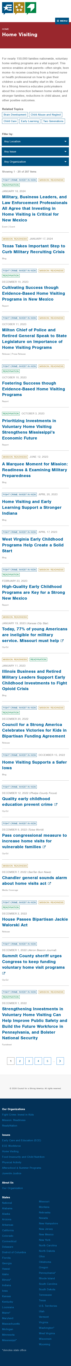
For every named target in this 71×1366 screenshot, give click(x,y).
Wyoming (44, 1344)
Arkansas (7, 1225)
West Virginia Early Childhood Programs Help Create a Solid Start (33, 544)
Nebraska (44, 1212)
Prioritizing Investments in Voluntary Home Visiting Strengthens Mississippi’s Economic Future (29, 429)
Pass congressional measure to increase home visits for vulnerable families (34, 841)
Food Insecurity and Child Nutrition (23, 1157)
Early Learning (30, 121)
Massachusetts (11, 1323)
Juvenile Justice (11, 1173)
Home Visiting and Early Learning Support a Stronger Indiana (32, 507)
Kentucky (7, 1302)
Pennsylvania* (47, 1273)
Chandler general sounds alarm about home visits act (34, 880)
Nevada (43, 1218)
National (7, 1203)
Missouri (44, 1201)
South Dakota (47, 1289)
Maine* (6, 1312)
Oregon (43, 1267)
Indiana (6, 1285)
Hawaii (6, 1269)
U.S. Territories (48, 1306)
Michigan (7, 1329)
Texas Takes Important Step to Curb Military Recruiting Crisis (33, 248)
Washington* (46, 1328)
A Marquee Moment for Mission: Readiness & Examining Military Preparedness (35, 469)
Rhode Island (47, 1278)
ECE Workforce (11, 1146)
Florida (6, 1258)
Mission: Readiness (51, 180)
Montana (44, 1207)
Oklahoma (45, 1262)
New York (44, 1240)
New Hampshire (48, 1223)
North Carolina (48, 1245)
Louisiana (8, 1307)
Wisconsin (45, 1339)
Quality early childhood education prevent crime (28, 801)
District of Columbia (14, 1252)
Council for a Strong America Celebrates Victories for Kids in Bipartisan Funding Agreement (34, 730)
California (8, 1230)
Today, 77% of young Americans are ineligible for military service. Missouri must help (34, 634)
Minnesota (8, 1334)
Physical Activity (11, 1162)
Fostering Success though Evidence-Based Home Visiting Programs (33, 388)
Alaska (6, 1214)
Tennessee (45, 1295)
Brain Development (15, 114)
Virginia (43, 1322)
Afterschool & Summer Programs (21, 1168)
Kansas (6, 1296)
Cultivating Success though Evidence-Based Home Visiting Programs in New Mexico (33, 293)
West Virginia (47, 1333)
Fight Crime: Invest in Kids (19, 180)
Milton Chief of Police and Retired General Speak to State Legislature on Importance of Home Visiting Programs (34, 338)
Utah (41, 1311)
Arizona (6, 1219)
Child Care (10, 121)
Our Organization (12, 1188)
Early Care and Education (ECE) (21, 1140)
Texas (42, 1300)
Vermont (44, 1317)
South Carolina (48, 1284)
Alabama (7, 1208)
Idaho (5, 1274)
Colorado (7, 1236)
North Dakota (47, 1251)
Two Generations (53, 121)
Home (5, 29)
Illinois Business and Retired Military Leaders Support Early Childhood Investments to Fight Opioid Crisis (34, 679)
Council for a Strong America (19, 8)
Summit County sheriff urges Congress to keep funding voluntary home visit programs (33, 961)
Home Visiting (10, 1151)
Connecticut (9, 1241)
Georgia (7, 1263)
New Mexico (46, 1234)
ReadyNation (11, 185)
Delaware (7, 1247)
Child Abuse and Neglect (46, 114)
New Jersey (46, 1229)
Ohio (42, 1256)
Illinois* (6, 1280)
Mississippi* (9, 1340)
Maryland (7, 1318)
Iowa (5, 1291)
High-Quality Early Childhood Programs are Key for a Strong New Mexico (33, 592)
